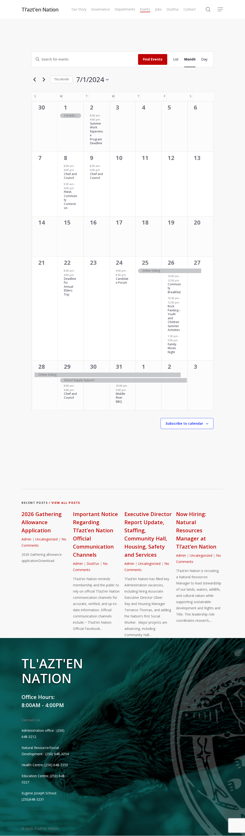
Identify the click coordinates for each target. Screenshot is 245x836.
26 (171, 262)
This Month (61, 79)
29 (67, 366)
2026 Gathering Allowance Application (41, 522)
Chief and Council (70, 176)
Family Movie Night (172, 348)
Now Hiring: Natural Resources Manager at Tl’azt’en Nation (196, 530)
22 (67, 262)
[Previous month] (34, 79)
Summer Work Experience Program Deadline (96, 133)
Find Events (152, 59)
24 (119, 262)
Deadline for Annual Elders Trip (70, 287)
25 (145, 262)
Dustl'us (93, 563)
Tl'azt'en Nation (40, 9)
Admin (26, 539)
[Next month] (44, 79)
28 (41, 366)
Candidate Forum (122, 281)
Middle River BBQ (120, 398)
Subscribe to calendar (184, 423)
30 (93, 366)
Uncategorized (46, 539)
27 (197, 262)
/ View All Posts (64, 503)
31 (119, 366)
